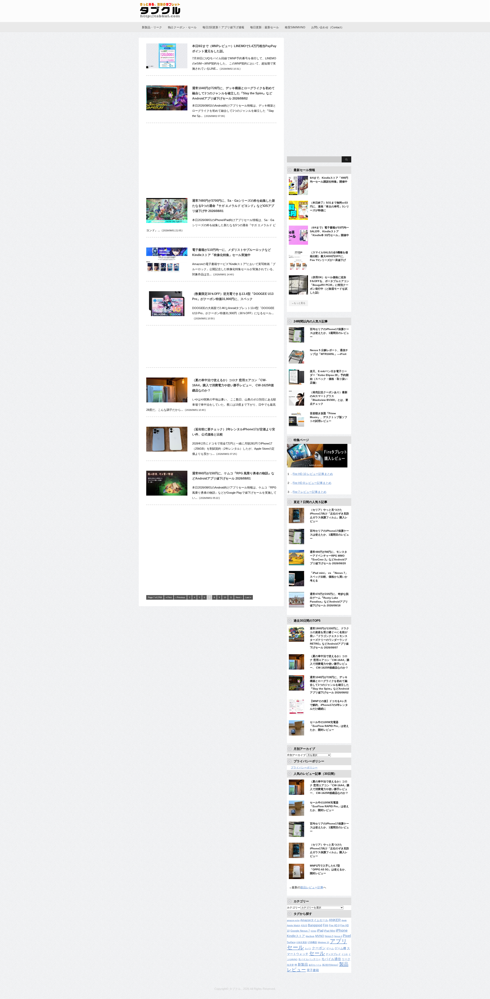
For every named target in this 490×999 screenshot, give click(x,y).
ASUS (304, 925)
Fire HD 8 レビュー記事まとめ (312, 482)
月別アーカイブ (296, 755)
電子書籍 (313, 970)
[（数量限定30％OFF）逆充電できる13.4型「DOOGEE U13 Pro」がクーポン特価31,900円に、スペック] (166, 318)
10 (225, 597)
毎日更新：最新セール (264, 27)
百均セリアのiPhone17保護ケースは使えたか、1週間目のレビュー (329, 333)
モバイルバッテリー (309, 959)
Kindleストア (296, 936)
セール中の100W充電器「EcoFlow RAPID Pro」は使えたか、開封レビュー (329, 726)
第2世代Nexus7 (330, 965)
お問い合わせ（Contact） (327, 27)
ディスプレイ (333, 954)
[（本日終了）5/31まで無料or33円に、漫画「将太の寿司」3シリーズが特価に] (298, 218)
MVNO (319, 936)
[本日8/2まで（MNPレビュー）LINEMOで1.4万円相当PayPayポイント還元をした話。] (166, 70)
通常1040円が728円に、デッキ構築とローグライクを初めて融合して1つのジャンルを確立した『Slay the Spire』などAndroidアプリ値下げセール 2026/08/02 (233, 93)
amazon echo (293, 920)
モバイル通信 (331, 959)
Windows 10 (323, 942)
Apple (344, 920)
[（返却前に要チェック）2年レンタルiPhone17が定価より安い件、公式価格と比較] (166, 453)
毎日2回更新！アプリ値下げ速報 (223, 27)
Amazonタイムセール (314, 920)
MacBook (310, 936)
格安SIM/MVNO (295, 27)
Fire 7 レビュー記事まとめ (309, 491)
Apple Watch (293, 925)
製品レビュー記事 (311, 887)
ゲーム (330, 948)
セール (317, 953)
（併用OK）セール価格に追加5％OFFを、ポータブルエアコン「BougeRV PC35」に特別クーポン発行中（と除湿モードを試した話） (329, 285)
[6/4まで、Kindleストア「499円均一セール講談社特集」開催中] (298, 193)
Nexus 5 (329, 936)
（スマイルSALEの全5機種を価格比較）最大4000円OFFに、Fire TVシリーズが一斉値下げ (329, 256)
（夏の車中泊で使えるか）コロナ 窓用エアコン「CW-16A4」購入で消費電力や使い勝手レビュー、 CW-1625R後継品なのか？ (233, 385)
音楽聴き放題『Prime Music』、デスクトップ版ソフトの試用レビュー (328, 417)
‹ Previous (180, 597)
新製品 (303, 964)
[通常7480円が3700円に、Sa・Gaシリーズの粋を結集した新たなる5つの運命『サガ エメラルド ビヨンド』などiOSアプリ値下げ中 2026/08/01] (166, 225)
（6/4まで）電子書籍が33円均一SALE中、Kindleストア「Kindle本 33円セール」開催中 (329, 231)
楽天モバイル (315, 965)
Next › (239, 597)
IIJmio (313, 931)
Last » (248, 597)
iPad (320, 930)
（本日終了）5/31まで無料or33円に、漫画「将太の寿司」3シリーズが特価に (329, 206)
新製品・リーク (152, 27)
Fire (325, 925)
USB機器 (312, 942)
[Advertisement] (178, 158)
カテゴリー (293, 907)
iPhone (342, 930)
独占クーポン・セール (182, 27)
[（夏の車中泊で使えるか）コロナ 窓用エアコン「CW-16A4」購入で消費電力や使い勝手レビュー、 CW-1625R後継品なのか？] (166, 404)
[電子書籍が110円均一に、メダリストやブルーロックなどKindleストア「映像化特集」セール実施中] (166, 274)
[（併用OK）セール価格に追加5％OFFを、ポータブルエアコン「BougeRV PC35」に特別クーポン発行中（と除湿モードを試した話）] (298, 292)
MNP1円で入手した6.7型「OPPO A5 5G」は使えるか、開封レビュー (328, 869)
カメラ (308, 948)
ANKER (335, 920)
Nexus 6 (338, 936)
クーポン (319, 948)
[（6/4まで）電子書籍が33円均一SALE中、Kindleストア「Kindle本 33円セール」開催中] (298, 243)
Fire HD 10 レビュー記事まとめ (313, 473)
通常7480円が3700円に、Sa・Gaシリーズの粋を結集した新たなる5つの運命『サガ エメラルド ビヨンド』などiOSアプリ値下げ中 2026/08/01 (233, 206)
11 (231, 597)
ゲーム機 (340, 948)
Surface (291, 942)
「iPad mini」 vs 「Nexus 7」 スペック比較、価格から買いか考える (329, 576)
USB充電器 (301, 942)
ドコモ (344, 954)
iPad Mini (329, 930)
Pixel (347, 936)
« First (169, 597)
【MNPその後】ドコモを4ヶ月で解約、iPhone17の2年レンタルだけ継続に (329, 705)
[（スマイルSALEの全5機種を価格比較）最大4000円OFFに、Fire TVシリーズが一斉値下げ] (298, 268)
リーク (346, 959)
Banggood (315, 925)
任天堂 (290, 965)
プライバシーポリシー (304, 767)
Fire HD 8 (334, 925)
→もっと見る (298, 303)
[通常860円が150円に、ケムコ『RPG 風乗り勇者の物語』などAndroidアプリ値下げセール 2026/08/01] (166, 497)
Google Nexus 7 (300, 930)
